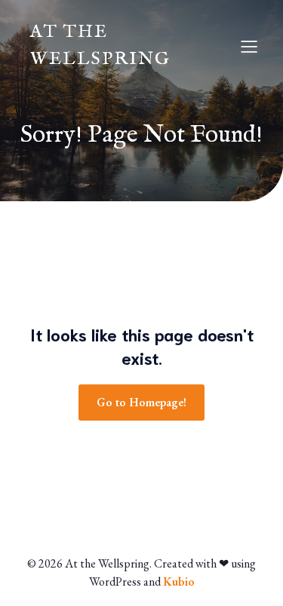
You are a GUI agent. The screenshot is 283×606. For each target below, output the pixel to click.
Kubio (179, 581)
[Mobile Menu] (249, 46)
